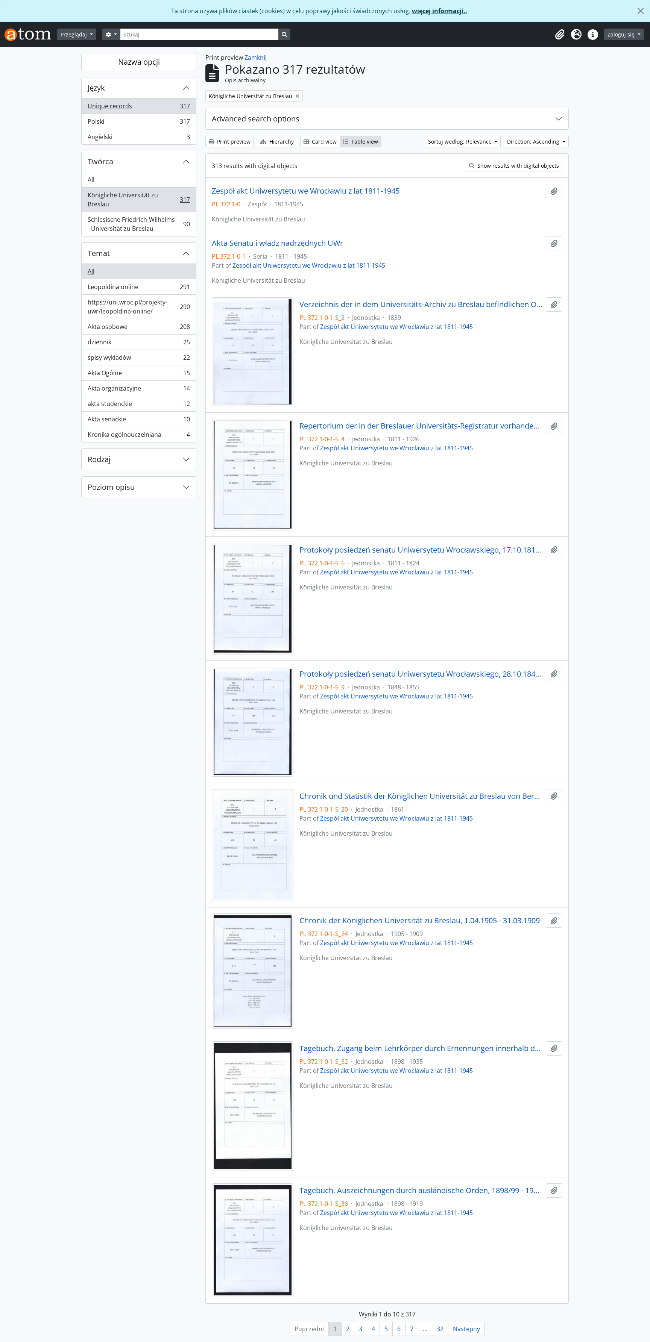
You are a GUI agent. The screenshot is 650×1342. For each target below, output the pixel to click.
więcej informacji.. (439, 11)
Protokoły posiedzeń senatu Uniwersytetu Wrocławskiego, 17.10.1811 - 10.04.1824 (421, 549)
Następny (466, 1329)
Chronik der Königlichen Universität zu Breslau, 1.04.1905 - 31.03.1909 (419, 920)
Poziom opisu (111, 487)
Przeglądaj (74, 34)
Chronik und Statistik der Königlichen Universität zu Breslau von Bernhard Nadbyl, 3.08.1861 (421, 796)
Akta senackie (138, 421)
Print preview (233, 141)
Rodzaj (99, 459)
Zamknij (256, 57)
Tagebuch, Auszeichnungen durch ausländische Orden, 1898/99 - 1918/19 (421, 1190)
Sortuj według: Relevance (460, 141)
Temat (99, 253)
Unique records (138, 108)
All (91, 180)
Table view (364, 141)
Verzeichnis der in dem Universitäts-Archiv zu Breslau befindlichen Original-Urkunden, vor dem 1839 (421, 304)
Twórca (100, 161)
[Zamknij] (641, 10)
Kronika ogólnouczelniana (138, 436)
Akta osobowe (138, 329)
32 (440, 1329)
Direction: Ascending (534, 141)
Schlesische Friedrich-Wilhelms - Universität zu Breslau (138, 224)
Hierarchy (281, 141)
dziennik (138, 344)
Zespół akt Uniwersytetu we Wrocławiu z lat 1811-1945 (305, 190)
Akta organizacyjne (138, 390)
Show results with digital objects (517, 165)
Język (96, 88)
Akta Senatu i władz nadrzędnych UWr (277, 243)
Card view (323, 141)
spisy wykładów (138, 359)
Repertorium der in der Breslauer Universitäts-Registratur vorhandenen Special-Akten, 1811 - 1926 (421, 425)
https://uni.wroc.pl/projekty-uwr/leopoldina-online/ (138, 306)
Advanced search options (255, 119)
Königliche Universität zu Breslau (138, 199)
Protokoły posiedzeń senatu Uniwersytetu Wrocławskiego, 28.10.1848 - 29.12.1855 (421, 674)
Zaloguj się (621, 34)
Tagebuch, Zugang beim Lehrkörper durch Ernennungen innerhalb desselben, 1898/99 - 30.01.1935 (421, 1048)
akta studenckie (138, 406)
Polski (138, 123)
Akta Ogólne (138, 375)
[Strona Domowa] (31, 34)
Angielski (138, 138)
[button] (559, 34)
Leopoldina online (138, 289)
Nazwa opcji (139, 62)
